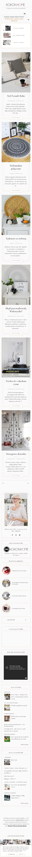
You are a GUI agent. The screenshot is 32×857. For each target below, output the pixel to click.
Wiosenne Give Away (18, 608)
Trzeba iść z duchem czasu (16, 383)
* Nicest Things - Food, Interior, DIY (15, 768)
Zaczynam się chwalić (19, 596)
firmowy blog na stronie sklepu (17, 826)
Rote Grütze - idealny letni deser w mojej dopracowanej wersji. (19, 697)
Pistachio (7, 692)
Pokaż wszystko (24, 744)
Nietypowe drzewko (16, 453)
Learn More (11, 854)
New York (14, 760)
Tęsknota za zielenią (16, 238)
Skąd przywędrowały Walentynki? (16, 310)
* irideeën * (7, 757)
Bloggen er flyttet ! (10, 779)
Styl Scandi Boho (16, 95)
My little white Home (11, 702)
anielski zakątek (9, 734)
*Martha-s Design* (10, 793)
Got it (21, 854)
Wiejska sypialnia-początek (19, 705)
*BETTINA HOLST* (9, 776)
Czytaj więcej (16, 117)
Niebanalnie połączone (16, 167)
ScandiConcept (9, 713)
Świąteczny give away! (19, 570)
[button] (14, 10)
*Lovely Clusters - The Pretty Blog (15, 782)
